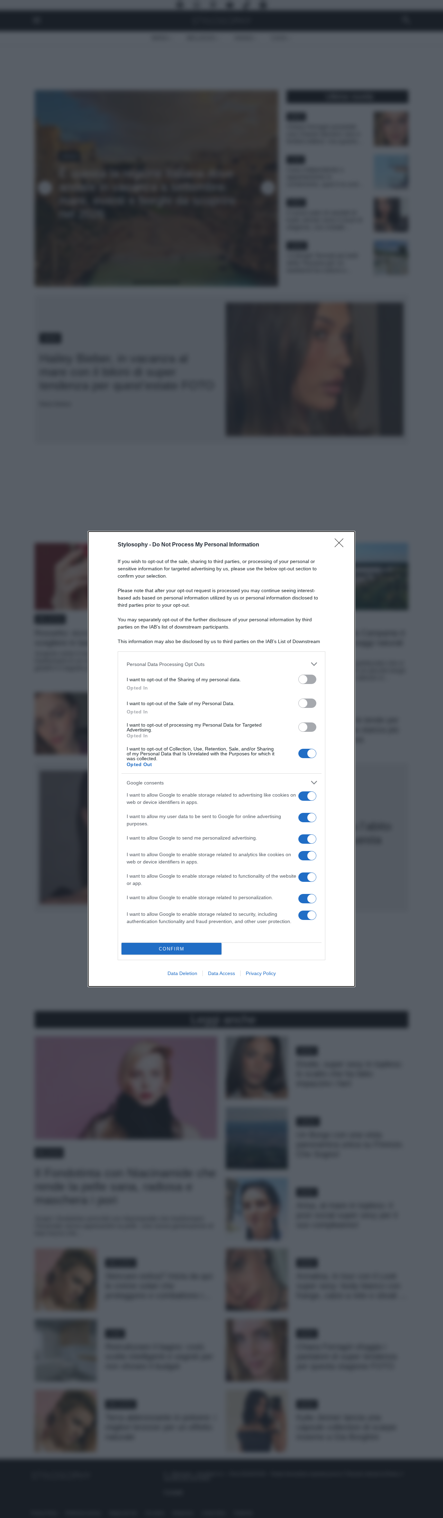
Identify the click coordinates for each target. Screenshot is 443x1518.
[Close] (341, 545)
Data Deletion (182, 973)
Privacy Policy (261, 973)
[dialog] (221, 759)
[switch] (307, 679)
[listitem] (221, 664)
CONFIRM (171, 948)
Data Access (221, 973)
